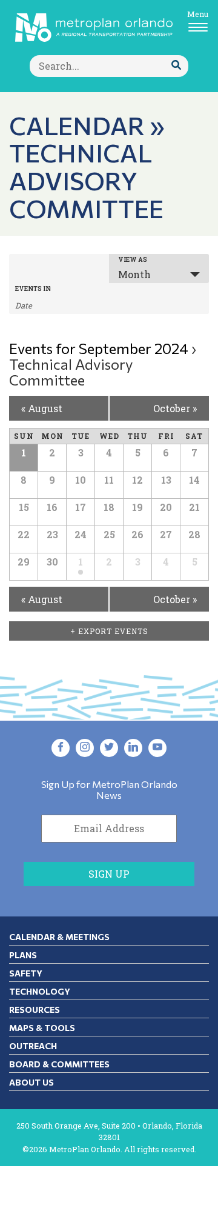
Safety (25, 973)
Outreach (33, 1046)
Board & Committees (59, 1064)
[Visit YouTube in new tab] (157, 748)
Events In (33, 289)
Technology (39, 991)
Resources (34, 1009)
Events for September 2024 (98, 348)
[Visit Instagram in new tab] (85, 748)
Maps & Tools (42, 1028)
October (175, 408)
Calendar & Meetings (59, 937)
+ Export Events (109, 631)
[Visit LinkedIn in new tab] (133, 748)
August (41, 408)
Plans (23, 955)
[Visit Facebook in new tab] (60, 748)
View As (132, 260)
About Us (31, 1082)
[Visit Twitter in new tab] (109, 748)
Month (134, 274)
